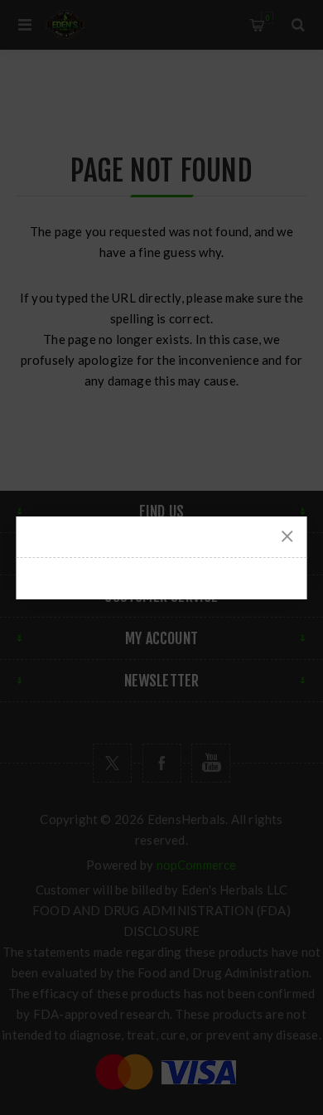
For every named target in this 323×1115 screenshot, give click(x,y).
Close (287, 536)
